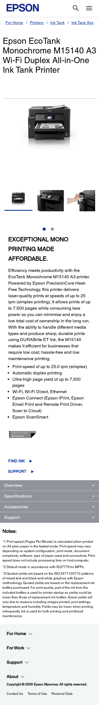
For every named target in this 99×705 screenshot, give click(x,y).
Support (17, 471)
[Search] (76, 8)
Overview (13, 485)
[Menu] (89, 8)
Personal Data (62, 694)
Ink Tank (57, 22)
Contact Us (15, 694)
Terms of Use (37, 694)
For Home (14, 22)
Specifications (18, 496)
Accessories (16, 506)
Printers (36, 22)
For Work (15, 647)
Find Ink (16, 461)
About (12, 676)
